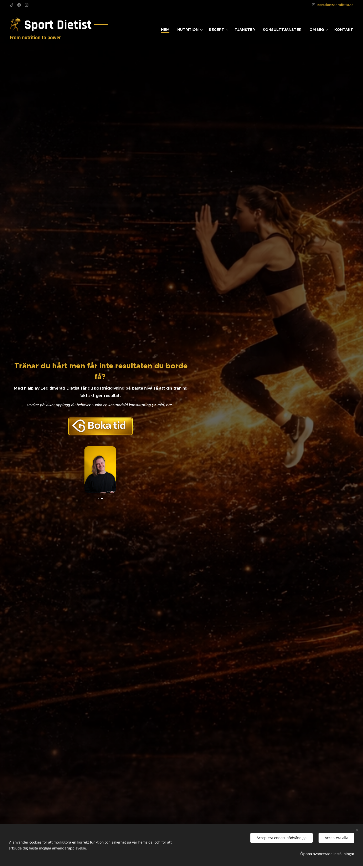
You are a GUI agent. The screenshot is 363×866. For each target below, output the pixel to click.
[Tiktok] (12, 5)
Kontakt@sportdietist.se (335, 4)
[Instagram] (26, 5)
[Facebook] (19, 5)
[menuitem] (166, 29)
